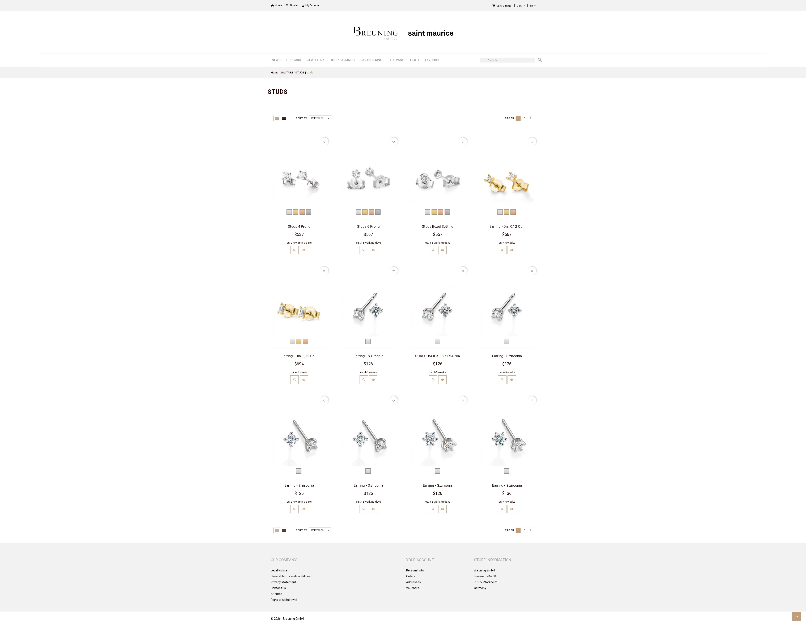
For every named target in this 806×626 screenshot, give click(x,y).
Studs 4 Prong (299, 226)
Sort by (301, 118)
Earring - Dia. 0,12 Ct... (506, 226)
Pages (509, 118)
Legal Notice (279, 570)
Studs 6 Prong (368, 226)
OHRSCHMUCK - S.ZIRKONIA (437, 356)
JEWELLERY (315, 60)
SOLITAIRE (294, 60)
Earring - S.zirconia (368, 356)
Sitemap (276, 594)
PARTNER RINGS (372, 60)
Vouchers (412, 588)
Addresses (413, 582)
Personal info (415, 570)
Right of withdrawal (284, 599)
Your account (420, 560)
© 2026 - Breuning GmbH (287, 618)
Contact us (278, 588)
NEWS (276, 60)
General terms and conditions (291, 576)
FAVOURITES (434, 60)
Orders (410, 576)
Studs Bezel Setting (437, 226)
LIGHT (414, 60)
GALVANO (397, 60)
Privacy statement (283, 582)
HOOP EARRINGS (342, 60)
